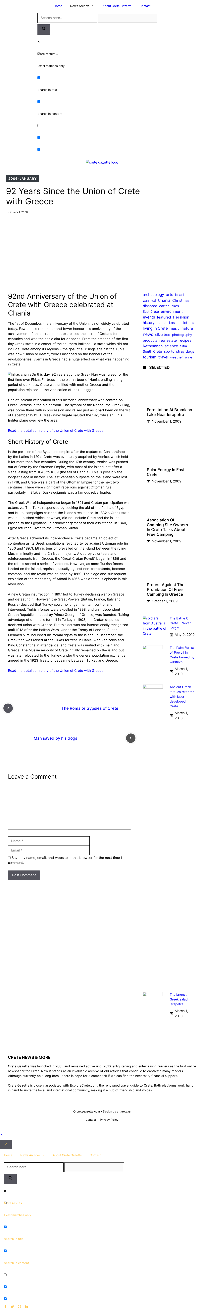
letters (188, 323)
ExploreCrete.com (83, 1085)
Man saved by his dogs (55, 738)
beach (180, 295)
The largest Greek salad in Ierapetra (180, 999)
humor (162, 323)
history (149, 323)
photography (182, 335)
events (149, 317)
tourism (149, 357)
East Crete (151, 312)
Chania (164, 300)
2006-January (22, 179)
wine (188, 357)
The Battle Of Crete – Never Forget (180, 623)
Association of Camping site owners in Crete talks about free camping (167, 527)
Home (58, 6)
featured (164, 317)
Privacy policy (109, 1119)
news (148, 334)
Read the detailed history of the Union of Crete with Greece (55, 431)
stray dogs (185, 351)
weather (176, 357)
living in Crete (155, 328)
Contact (144, 6)
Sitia (183, 346)
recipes (185, 340)
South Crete (152, 351)
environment (172, 311)
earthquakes (169, 306)
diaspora (150, 306)
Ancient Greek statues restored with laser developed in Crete (182, 696)
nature (187, 328)
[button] (1, 1135)
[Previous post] (8, 708)
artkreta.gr (124, 1111)
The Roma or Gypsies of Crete (89, 708)
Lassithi (175, 323)
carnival (149, 300)
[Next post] (131, 738)
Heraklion (181, 317)
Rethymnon (153, 346)
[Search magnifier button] (43, 29)
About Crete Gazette (117, 6)
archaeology (153, 294)
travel (163, 357)
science (171, 346)
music (174, 328)
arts (169, 294)
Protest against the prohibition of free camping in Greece (165, 589)
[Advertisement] (102, 250)
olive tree (162, 334)
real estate (168, 340)
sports (169, 351)
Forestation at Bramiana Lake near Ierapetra (169, 412)
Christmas (180, 300)
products (150, 340)
